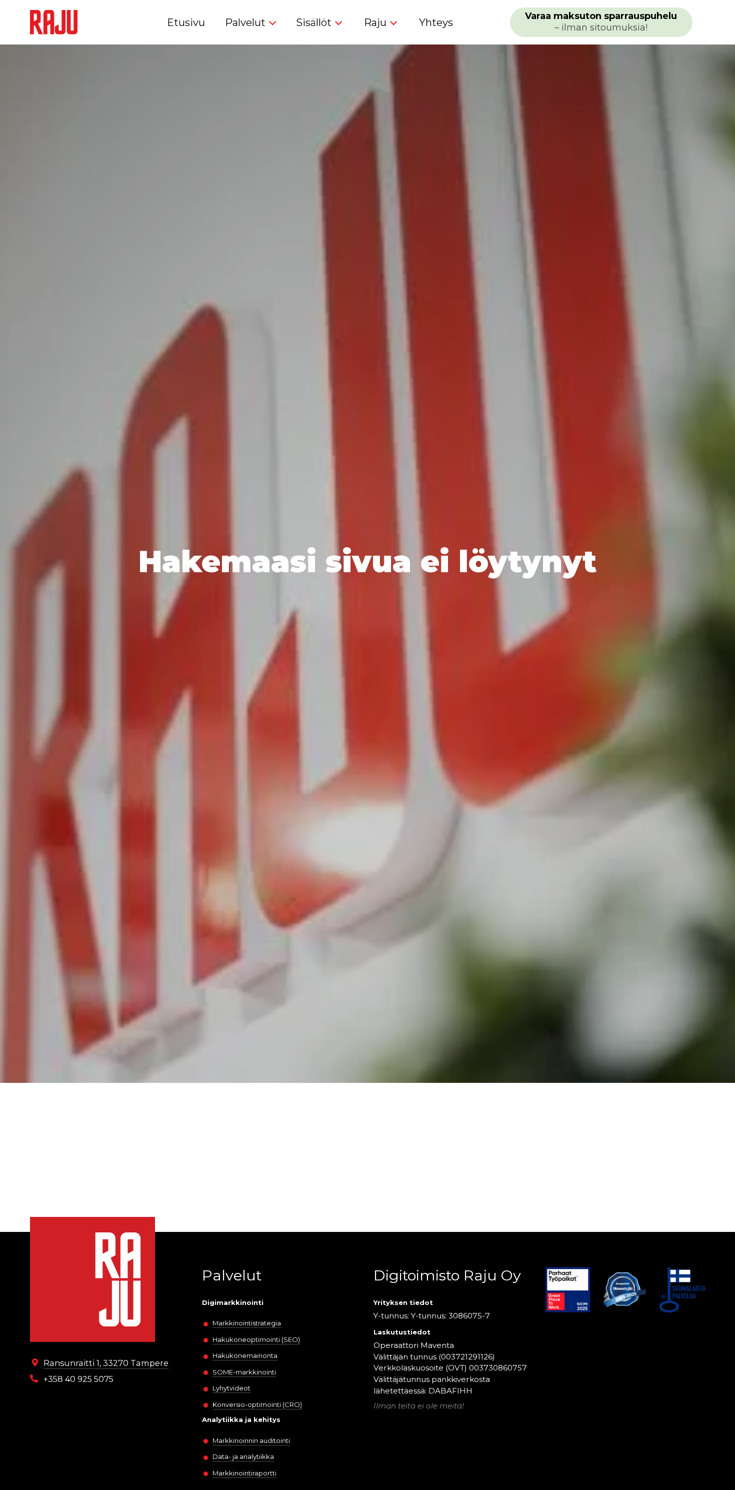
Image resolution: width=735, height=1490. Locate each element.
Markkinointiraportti (244, 1473)
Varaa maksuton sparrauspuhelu (601, 22)
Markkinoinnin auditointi (251, 1440)
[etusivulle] (54, 22)
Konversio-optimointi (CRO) (257, 1404)
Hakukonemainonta (245, 1355)
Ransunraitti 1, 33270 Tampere (106, 1363)
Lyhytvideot (231, 1388)
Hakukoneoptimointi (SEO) (256, 1339)
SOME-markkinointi (244, 1372)
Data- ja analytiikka (243, 1456)
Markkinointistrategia (246, 1323)
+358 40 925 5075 (79, 1379)
